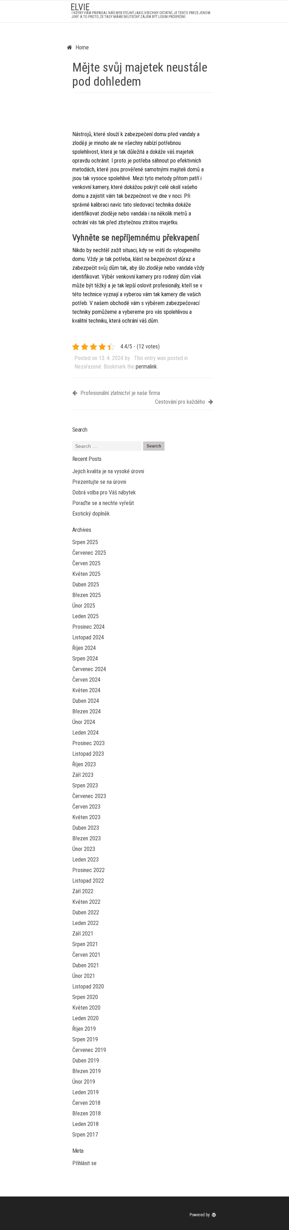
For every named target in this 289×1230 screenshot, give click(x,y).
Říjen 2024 (84, 648)
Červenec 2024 (89, 669)
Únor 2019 (83, 1081)
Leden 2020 (85, 1018)
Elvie (80, 7)
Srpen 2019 (85, 1039)
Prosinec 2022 (88, 870)
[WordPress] (215, 1214)
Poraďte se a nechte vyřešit (103, 503)
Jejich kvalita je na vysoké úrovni (108, 471)
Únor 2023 (83, 849)
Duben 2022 (85, 912)
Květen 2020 (86, 1007)
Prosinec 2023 (88, 743)
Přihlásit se (84, 1163)
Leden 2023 (85, 859)
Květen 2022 (86, 902)
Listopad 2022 (88, 880)
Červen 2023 (86, 806)
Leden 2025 (85, 616)
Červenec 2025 (89, 552)
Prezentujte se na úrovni (99, 482)
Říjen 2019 (84, 1028)
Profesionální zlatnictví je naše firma (119, 393)
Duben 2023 (85, 827)
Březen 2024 (86, 711)
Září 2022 (82, 891)
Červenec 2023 (89, 796)
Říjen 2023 (84, 764)
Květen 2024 (86, 690)
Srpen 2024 (85, 658)
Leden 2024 (85, 732)
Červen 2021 (86, 954)
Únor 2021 (83, 976)
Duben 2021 (85, 965)
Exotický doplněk (91, 513)
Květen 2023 (86, 817)
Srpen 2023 (85, 785)
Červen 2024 (86, 679)
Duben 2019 (85, 1060)
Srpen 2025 (85, 542)
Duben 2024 (85, 701)
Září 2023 (82, 775)
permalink (146, 366)
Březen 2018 (86, 1113)
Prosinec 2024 (88, 626)
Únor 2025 (83, 605)
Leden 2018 (85, 1124)
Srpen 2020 (85, 997)
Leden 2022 (85, 923)
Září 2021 (82, 933)
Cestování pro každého (181, 401)
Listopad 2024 (88, 637)
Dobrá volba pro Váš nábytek (104, 492)
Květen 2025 (86, 574)
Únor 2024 (83, 722)
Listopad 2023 (88, 753)
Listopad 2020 (88, 986)
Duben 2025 (85, 584)
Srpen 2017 (85, 1134)
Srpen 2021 (85, 944)
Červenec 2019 (89, 1050)
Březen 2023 (86, 838)
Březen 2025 (86, 595)
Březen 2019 (86, 1071)
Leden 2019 (85, 1092)
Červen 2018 (86, 1103)
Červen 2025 (86, 563)
